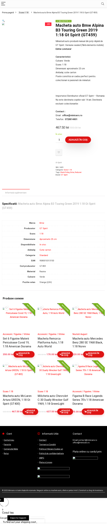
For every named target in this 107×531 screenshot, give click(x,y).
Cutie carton (45, 250)
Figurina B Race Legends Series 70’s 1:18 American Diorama (88, 399)
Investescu (99, 490)
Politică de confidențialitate (51, 453)
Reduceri (78, 172)
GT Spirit (64, 175)
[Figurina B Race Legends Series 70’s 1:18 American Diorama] (88, 376)
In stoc (43, 244)
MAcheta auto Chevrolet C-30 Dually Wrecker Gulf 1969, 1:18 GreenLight (53, 399)
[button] (3, 21)
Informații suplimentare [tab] (15, 193)
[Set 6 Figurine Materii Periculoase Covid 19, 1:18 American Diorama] (18, 319)
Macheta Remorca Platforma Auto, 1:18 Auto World (50, 342)
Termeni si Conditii (47, 444)
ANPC (41, 458)
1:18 (41, 234)
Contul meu (9, 440)
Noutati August (79, 334)
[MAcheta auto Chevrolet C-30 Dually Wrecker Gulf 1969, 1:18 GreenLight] (53, 376)
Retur (6, 453)
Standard (44, 255)
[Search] (102, 4)
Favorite (7, 444)
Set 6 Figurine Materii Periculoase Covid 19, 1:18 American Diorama (17, 342)
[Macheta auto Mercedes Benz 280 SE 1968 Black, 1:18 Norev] (88, 319)
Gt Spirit (59, 162)
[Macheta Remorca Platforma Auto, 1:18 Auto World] (53, 319)
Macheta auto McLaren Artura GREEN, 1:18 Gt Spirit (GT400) (17, 399)
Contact (43, 440)
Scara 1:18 (23, 12)
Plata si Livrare (45, 462)
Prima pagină (8, 12)
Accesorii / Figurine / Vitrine (16, 334)
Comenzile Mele (11, 449)
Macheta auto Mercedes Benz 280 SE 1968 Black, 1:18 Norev (87, 342)
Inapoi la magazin (18, 518)
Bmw (72, 172)
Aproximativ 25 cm (48, 239)
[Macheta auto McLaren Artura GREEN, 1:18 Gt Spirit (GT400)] (18, 376)
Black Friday (65, 172)
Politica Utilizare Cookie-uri (51, 449)
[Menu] (3, 4)
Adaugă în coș (78, 139)
